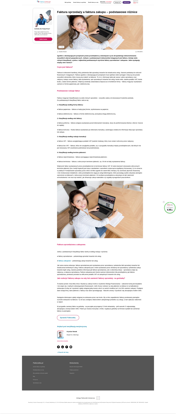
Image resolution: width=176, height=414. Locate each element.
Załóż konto (126, 2)
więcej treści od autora (62, 341)
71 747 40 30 (108, 1)
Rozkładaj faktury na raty (38, 369)
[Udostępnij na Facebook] (66, 347)
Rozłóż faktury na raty (93, 2)
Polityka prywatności (74, 369)
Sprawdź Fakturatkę (67, 318)
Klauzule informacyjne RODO (76, 366)
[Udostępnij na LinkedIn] (62, 347)
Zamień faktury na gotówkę (79, 2)
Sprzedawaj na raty (37, 382)
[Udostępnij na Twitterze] (58, 347)
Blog (34, 376)
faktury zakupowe (64, 261)
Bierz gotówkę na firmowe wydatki (40, 373)
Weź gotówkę (68, 2)
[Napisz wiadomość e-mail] (70, 347)
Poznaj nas (35, 379)
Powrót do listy (63, 352)
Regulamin (72, 373)
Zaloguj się (117, 2)
